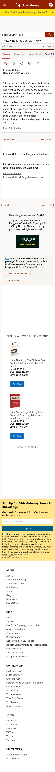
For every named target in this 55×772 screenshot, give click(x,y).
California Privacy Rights (20, 640)
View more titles (27, 447)
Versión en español (16, 754)
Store (9, 591)
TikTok (9, 732)
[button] (51, 5)
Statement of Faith (16, 583)
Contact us (12, 633)
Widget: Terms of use (17, 656)
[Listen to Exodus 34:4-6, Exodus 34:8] (37, 63)
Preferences (12, 758)
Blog (8, 595)
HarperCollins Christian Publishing (24, 682)
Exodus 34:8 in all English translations (23, 177)
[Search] (49, 34)
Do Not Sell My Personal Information (27, 644)
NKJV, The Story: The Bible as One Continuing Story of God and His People (27, 363)
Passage (6, 53)
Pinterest (11, 728)
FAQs (9, 617)
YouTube (11, 740)
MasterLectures (14, 706)
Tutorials (11, 621)
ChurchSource (14, 678)
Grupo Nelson (13, 686)
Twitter (10, 736)
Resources (19, 53)
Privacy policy (14, 636)
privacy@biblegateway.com (15, 557)
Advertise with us (15, 629)
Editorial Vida (13, 690)
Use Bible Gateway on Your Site (22, 625)
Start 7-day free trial (18, 273)
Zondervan (12, 702)
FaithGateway (13, 671)
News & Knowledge (16, 579)
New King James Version (22, 215)
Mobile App (12, 587)
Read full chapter (12, 128)
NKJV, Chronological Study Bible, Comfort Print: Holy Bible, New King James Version (27, 415)
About (9, 575)
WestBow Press (14, 698)
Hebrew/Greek (34, 53)
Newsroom (12, 599)
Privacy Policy (8, 554)
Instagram (11, 724)
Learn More (13, 280)
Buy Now (17, 384)
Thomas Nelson (14, 694)
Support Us (12, 602)
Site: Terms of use (15, 652)
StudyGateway (14, 674)
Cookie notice (13, 648)
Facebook (11, 720)
